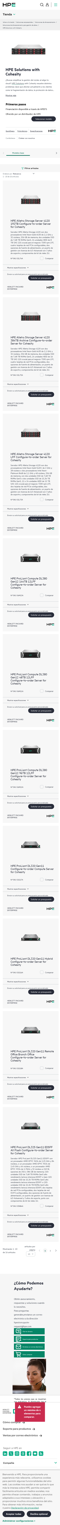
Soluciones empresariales (24, 22)
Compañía (8, 1463)
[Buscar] (42, 4)
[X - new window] (11, 1453)
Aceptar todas (13, 1514)
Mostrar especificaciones (16, 267)
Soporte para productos (30, 1339)
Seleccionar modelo (43, 118)
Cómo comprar (27, 1354)
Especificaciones (36, 131)
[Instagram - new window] (17, 1453)
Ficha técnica (22, 131)
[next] (56, 1250)
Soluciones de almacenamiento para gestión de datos (20, 25)
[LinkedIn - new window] (5, 1453)
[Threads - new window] (23, 1453)
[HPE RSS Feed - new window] (41, 1453)
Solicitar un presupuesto (41, 278)
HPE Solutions (18, 83)
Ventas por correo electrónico (20, 1435)
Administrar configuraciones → (19, 1520)
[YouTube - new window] (35, 1453)
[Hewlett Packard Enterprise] (9, 4)
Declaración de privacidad (25, 1507)
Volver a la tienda (8, 22)
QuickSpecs (10, 131)
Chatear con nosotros (27, 138)
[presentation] (56, 153)
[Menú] (55, 4)
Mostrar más (11, 95)
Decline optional (39, 1514)
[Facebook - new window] (29, 1453)
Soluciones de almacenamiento (45, 22)
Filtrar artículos (31, 168)
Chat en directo (28, 1331)
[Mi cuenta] (47, 4)
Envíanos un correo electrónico (33, 1347)
